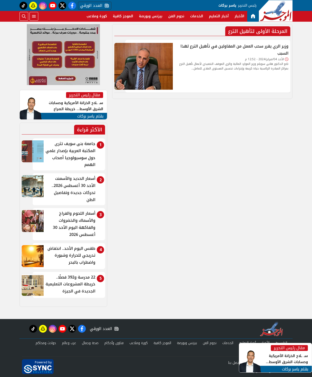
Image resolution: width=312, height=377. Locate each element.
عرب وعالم (69, 343)
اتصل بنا (234, 362)
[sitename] (271, 328)
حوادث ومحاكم (46, 343)
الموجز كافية (123, 16)
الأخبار (239, 16)
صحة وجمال (90, 343)
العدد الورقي (90, 6)
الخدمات (196, 16)
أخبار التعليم (219, 16)
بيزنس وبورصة (150, 16)
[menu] (33, 16)
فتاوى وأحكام (114, 343)
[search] (24, 16)
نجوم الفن (176, 16)
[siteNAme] (275, 11)
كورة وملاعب (97, 16)
